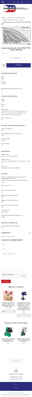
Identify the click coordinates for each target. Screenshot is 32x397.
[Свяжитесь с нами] (14, 2)
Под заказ (18, 65)
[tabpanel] (16, 36)
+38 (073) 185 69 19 (16, 379)
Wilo (2, 78)
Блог (16, 385)
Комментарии (5, 233)
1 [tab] (15, 42)
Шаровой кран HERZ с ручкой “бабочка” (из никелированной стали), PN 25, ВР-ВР (8, 305)
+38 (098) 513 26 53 (16, 377)
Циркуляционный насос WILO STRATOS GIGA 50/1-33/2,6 (23, 340)
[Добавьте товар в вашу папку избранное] (3, 65)
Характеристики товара (9, 73)
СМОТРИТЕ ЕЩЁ (16, 361)
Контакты (16, 388)
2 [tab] (16, 42)
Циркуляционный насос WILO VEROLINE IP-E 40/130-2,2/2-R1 (8, 340)
